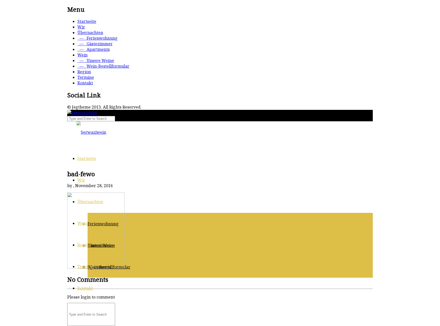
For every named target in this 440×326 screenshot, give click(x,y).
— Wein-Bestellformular (103, 66)
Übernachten (90, 32)
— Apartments (93, 49)
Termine (85, 77)
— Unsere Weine (95, 60)
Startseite (86, 21)
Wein (82, 55)
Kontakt (85, 83)
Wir (81, 27)
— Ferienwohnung (97, 38)
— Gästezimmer (95, 44)
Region (84, 72)
